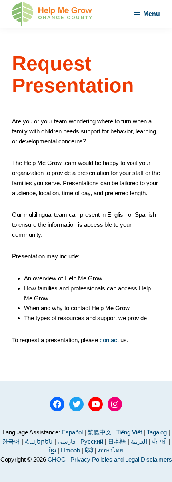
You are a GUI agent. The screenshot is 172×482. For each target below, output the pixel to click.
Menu (151, 13)
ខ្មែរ (53, 450)
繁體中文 (100, 432)
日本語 (117, 441)
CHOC (57, 459)
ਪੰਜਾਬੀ (160, 441)
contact (109, 340)
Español (72, 432)
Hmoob (70, 450)
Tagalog (157, 432)
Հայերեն (39, 441)
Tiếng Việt (129, 432)
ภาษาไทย (110, 450)
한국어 (11, 441)
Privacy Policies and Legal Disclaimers (121, 459)
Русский (91, 441)
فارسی (67, 441)
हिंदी (89, 450)
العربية (139, 441)
